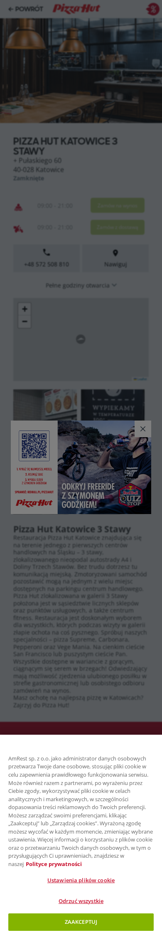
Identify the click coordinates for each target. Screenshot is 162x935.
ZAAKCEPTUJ (81, 921)
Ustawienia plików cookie (81, 880)
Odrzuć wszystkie (81, 901)
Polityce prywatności (54, 864)
